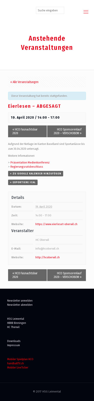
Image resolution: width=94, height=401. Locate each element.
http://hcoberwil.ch (47, 257)
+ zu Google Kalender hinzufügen (35, 173)
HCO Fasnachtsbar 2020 (25, 131)
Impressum (13, 345)
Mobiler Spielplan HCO (20, 359)
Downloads (14, 341)
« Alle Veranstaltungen (24, 82)
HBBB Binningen (16, 323)
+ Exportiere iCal (23, 182)
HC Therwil (13, 327)
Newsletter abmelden (20, 304)
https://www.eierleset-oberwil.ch (56, 224)
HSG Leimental (15, 318)
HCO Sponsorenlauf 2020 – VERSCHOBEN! (68, 131)
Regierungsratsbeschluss (26, 166)
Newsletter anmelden (20, 300)
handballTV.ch (15, 363)
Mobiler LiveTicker (17, 367)
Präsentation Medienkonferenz (30, 162)
